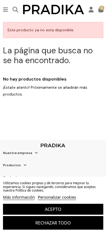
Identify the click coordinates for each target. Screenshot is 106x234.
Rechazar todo (53, 223)
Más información (19, 197)
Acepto (53, 209)
